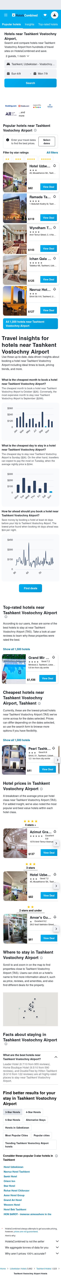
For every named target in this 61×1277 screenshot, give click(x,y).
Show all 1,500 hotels (16, 649)
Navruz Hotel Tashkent (17, 1171)
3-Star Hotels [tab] (12, 1112)
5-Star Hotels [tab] (12, 1119)
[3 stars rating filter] (18, 160)
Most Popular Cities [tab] (16, 1135)
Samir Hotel (10, 1176)
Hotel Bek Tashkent (15, 1209)
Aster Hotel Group (14, 1195)
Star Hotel (9, 1185)
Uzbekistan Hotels (18, 1268)
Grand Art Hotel (13, 1200)
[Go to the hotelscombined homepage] (25, 15)
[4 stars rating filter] (31, 160)
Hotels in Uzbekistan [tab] (17, 1127)
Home (3, 1268)
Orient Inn (9, 1181)
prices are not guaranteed (26, 1231)
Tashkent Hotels (43, 1268)
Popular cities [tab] (42, 1135)
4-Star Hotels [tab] (33, 1112)
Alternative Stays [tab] (36, 1119)
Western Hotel (12, 1204)
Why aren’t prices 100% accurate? (25, 1253)
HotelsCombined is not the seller (24, 1241)
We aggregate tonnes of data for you (26, 1247)
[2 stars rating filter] (7, 160)
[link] (30, 323)
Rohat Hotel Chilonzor (16, 1190)
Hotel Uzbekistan (13, 1167)
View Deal (48, 186)
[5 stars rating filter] (46, 160)
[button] (5, 15)
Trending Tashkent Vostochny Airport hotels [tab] (27, 1144)
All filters (52, 152)
